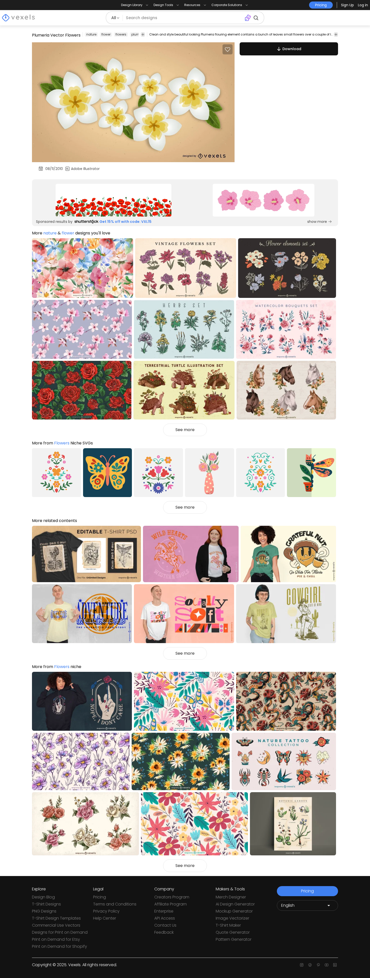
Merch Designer (231, 897)
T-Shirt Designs (46, 904)
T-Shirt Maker (228, 925)
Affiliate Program (170, 904)
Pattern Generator (233, 939)
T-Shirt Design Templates (56, 918)
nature (91, 34)
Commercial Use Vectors (56, 925)
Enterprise (163, 911)
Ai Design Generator (235, 904)
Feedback (164, 932)
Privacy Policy (106, 911)
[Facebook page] (310, 965)
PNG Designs (44, 911)
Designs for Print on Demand (60, 932)
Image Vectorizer (232, 918)
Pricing (99, 897)
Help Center (104, 918)
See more (185, 430)
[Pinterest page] (318, 965)
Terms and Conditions (114, 904)
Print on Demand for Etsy (56, 939)
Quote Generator (233, 932)
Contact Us (165, 925)
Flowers (61, 443)
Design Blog (43, 897)
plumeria (138, 34)
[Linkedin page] (335, 965)
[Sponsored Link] (113, 200)
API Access (164, 918)
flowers (121, 34)
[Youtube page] (326, 965)
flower (105, 34)
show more (317, 221)
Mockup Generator (234, 911)
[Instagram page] (302, 965)
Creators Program (171, 897)
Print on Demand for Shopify (59, 946)
